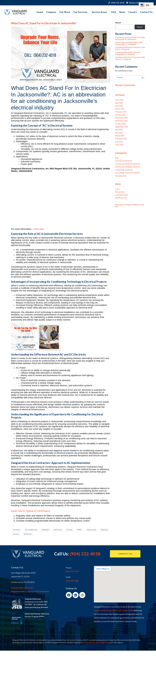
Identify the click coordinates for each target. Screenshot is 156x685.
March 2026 (119, 109)
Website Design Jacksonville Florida (96, 642)
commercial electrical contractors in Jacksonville (113, 610)
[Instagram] (82, 595)
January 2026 (120, 115)
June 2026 (119, 100)
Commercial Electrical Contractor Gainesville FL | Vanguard (128, 53)
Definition (45, 530)
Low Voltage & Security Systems (127, 173)
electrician (58, 530)
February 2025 (121, 139)
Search (118, 23)
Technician (28, 534)
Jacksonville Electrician (124, 170)
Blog (117, 158)
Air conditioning (31, 530)
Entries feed (119, 192)
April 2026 (119, 106)
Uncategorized (120, 176)
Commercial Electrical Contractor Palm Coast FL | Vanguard (130, 58)
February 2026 (121, 112)
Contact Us (146, 12)
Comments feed (121, 195)
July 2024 (119, 142)
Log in (117, 189)
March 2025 (119, 136)
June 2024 (119, 145)
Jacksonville (91, 530)
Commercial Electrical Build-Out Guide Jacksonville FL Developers (130, 38)
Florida (69, 530)
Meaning (104, 530)
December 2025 (121, 118)
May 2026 (119, 103)
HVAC (79, 530)
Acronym (16, 530)
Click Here (39, 229)
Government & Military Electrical (127, 167)
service (16, 534)
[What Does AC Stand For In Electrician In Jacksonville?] (60, 54)
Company (51, 12)
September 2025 (121, 127)
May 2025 (119, 130)
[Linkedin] (76, 595)
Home (40, 12)
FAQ (113, 12)
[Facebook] (69, 595)
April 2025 (119, 133)
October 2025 (120, 124)
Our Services (80, 12)
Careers (132, 12)
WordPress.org (121, 198)
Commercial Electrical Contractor (128, 164)
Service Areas (99, 12)
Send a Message (72, 581)
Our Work (64, 12)
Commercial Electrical (123, 161)
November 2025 (121, 121)
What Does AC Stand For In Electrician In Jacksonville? (43, 23)
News (122, 12)
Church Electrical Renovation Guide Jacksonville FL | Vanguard (129, 43)
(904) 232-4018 (85, 553)
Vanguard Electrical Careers (22, 588)
